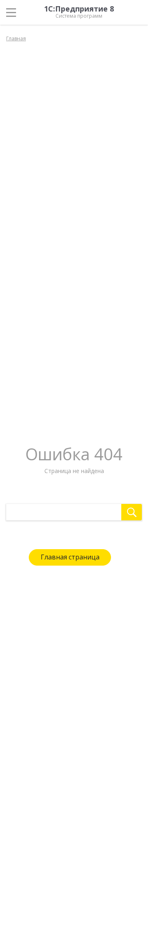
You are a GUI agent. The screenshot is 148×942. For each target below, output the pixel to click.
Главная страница (70, 556)
